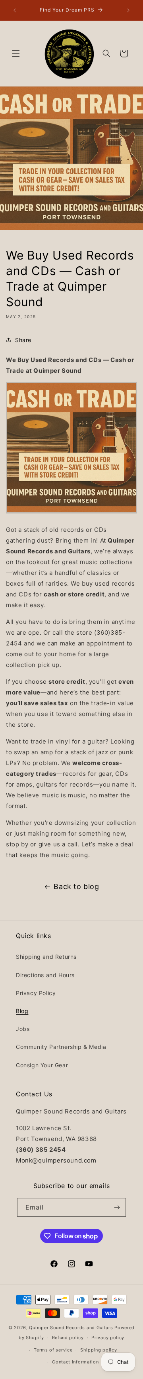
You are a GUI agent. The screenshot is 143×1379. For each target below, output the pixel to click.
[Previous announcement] (14, 10)
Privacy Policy (36, 992)
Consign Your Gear (42, 1065)
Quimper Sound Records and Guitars (71, 1327)
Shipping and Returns (46, 956)
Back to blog (76, 886)
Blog (22, 1010)
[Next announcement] (128, 10)
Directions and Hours (45, 975)
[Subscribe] (117, 1207)
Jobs (22, 1028)
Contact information (75, 1362)
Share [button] (23, 339)
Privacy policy (107, 1337)
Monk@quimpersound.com (56, 1160)
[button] (16, 53)
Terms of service (53, 1350)
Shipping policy (98, 1350)
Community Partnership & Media (61, 1046)
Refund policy (68, 1337)
